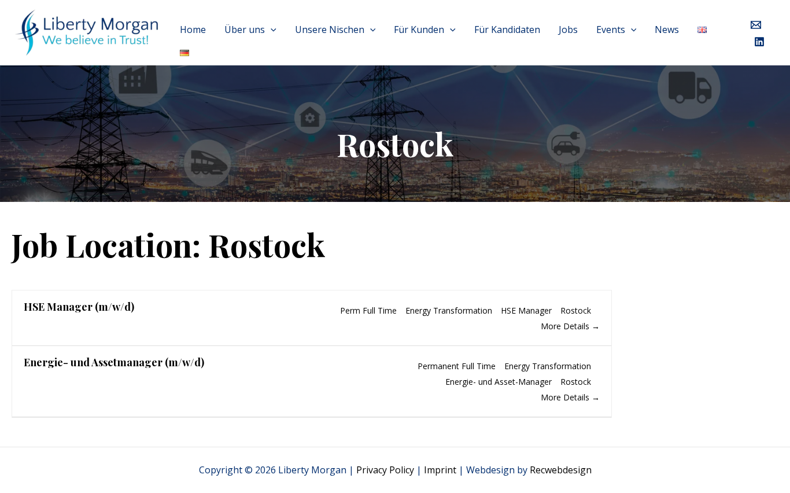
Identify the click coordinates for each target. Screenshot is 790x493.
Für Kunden (419, 29)
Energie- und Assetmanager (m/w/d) (114, 362)
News (667, 29)
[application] (270, 29)
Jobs (568, 29)
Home (193, 29)
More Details (566, 326)
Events (610, 29)
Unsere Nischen (329, 29)
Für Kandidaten (507, 29)
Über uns (244, 29)
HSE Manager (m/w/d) (79, 307)
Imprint (440, 469)
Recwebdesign (561, 469)
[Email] (756, 25)
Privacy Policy (385, 469)
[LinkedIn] (759, 41)
